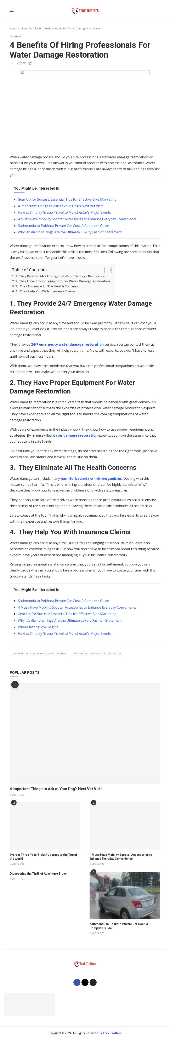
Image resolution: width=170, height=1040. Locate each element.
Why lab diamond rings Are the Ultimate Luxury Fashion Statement (69, 232)
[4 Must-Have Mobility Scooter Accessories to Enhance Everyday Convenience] (125, 825)
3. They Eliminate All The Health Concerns (47, 286)
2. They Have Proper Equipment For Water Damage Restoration (63, 281)
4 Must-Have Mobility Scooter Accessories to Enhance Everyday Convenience (77, 219)
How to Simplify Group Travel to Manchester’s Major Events (64, 212)
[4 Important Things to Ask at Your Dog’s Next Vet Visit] (85, 733)
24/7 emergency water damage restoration (67, 344)
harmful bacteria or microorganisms (91, 478)
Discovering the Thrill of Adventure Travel (38, 873)
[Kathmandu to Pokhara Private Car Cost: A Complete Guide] (125, 895)
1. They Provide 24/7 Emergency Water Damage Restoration (60, 276)
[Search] (158, 10)
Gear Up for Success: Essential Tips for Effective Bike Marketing (67, 199)
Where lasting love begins (38, 627)
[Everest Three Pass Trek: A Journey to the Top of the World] (45, 825)
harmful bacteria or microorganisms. (97, 653)
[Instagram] (93, 982)
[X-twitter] (85, 982)
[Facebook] (76, 982)
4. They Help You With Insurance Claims (45, 291)
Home (13, 28)
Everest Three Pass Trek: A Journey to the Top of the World (43, 857)
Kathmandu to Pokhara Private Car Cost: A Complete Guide (63, 225)
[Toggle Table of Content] (106, 270)
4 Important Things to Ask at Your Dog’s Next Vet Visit (60, 206)
